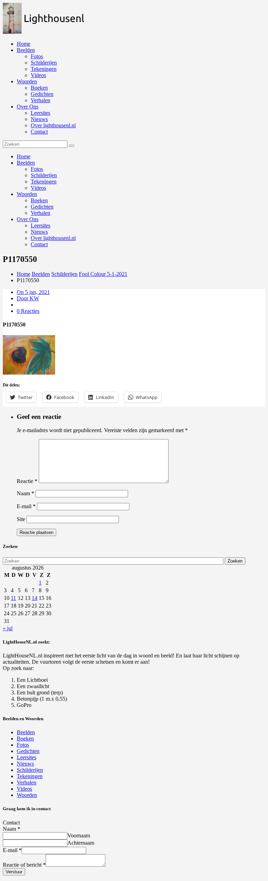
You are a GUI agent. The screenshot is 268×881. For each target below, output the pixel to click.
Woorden (27, 81)
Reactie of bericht (24, 865)
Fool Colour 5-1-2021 (103, 274)
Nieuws (39, 119)
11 (13, 598)
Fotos (37, 56)
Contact (39, 132)
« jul (8, 628)
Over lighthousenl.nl (53, 125)
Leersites (40, 113)
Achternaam (80, 843)
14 (34, 598)
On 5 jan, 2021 (33, 292)
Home (23, 44)
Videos (38, 75)
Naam (25, 493)
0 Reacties (28, 311)
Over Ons (27, 107)
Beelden (26, 50)
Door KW (28, 298)
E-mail (26, 506)
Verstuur (14, 871)
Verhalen (40, 100)
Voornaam (78, 835)
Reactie (27, 481)
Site (21, 519)
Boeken (39, 88)
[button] (47, 18)
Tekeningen (44, 69)
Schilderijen (44, 63)
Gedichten (42, 94)
